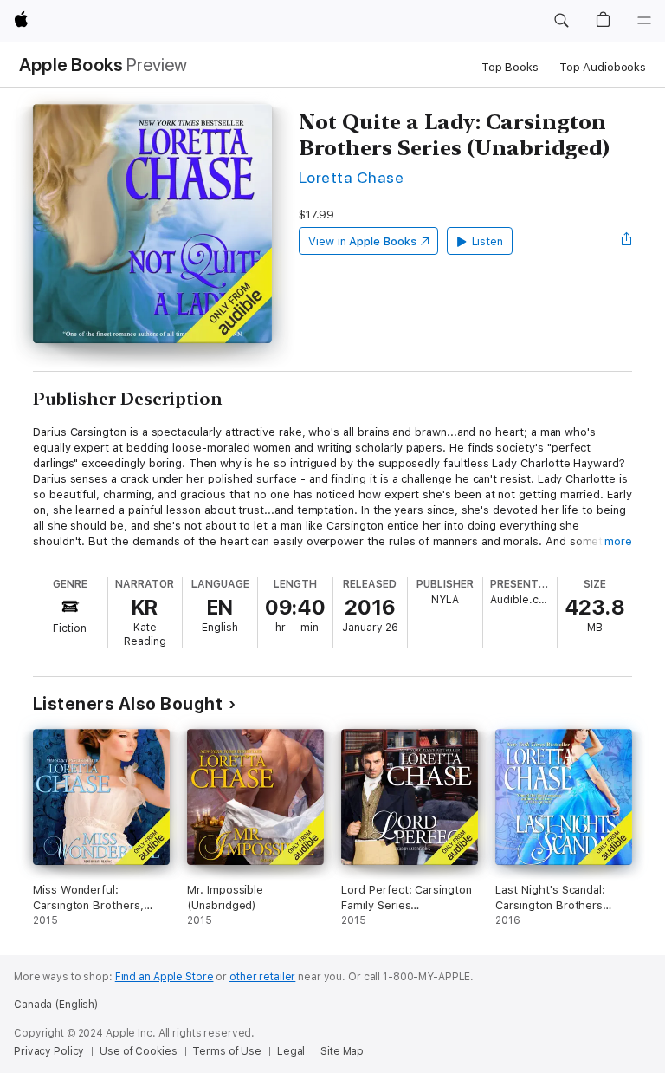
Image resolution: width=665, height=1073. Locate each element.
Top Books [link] (510, 67)
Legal (291, 1051)
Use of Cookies (138, 1051)
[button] (561, 21)
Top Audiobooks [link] (602, 67)
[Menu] (644, 21)
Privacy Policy (49, 1051)
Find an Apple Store (164, 977)
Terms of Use (226, 1051)
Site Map (342, 1051)
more (618, 541)
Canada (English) (56, 1004)
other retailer (262, 977)
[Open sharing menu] (627, 241)
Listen (488, 241)
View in (362, 241)
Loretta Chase (351, 177)
